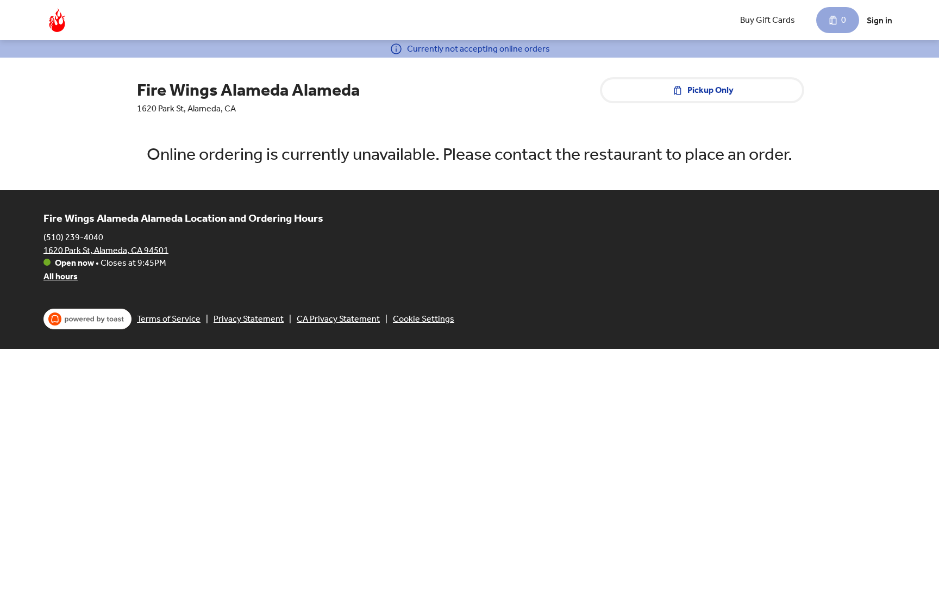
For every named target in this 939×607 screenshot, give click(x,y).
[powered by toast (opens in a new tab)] (87, 319)
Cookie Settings (423, 319)
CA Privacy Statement (338, 319)
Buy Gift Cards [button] (767, 20)
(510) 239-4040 (73, 236)
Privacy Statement (249, 319)
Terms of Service (169, 319)
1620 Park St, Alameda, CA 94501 (105, 250)
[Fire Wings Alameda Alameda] (57, 20)
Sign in (879, 20)
